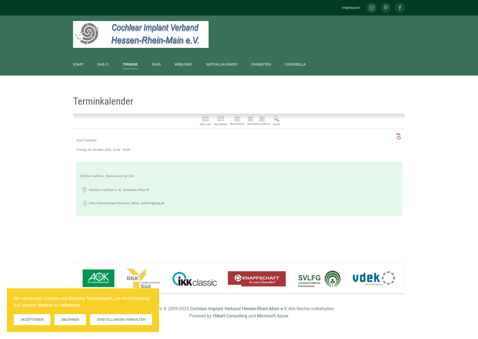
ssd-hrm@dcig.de (153, 203)
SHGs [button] (156, 64)
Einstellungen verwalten (121, 319)
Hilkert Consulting (230, 316)
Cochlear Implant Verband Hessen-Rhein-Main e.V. (238, 308)
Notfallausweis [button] (221, 64)
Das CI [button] (103, 64)
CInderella (295, 64)
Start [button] (78, 64)
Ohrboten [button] (261, 64)
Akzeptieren (32, 319)
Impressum (351, 8)
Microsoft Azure (272, 316)
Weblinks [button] (183, 64)
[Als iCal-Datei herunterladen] (398, 136)
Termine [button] (130, 64)
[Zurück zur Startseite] (141, 34)
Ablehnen (70, 319)
